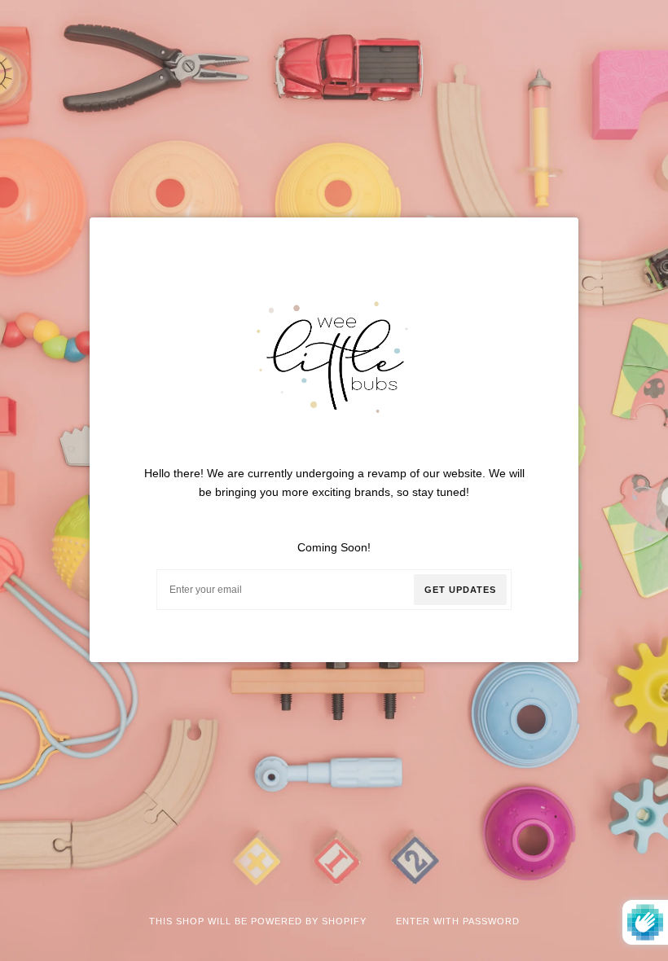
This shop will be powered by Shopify (259, 921)
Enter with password (458, 921)
